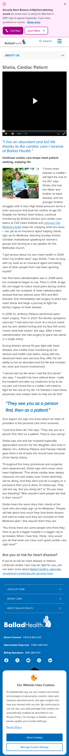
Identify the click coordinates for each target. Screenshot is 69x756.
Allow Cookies (34, 737)
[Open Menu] (60, 41)
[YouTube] (28, 660)
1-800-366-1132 (39, 645)
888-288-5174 (32, 652)
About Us (12, 55)
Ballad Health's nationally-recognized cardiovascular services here (32, 571)
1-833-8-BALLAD (32, 637)
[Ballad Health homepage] (28, 624)
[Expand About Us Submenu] (63, 55)
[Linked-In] (49, 660)
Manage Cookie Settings (34, 747)
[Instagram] (38, 660)
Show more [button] (33, 22)
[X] (18, 660)
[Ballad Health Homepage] (15, 41)
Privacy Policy (14, 727)
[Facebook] (8, 660)
